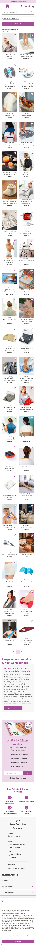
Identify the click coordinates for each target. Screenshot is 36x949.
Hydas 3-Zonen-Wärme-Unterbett (9, 291)
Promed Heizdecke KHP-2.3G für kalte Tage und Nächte (10, 379)
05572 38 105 (16, 836)
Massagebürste (9, 640)
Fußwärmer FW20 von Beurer (26, 350)
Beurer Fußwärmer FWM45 (9, 408)
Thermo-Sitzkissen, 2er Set (26, 291)
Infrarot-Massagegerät (9, 554)
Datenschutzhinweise (18, 778)
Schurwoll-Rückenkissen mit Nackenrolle (26, 526)
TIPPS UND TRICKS (9, 898)
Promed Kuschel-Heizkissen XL (9, 350)
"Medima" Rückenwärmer (9, 583)
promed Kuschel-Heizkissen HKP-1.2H (26, 408)
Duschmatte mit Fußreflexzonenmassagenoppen (26, 144)
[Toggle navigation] (3, 6)
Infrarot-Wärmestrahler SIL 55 (26, 232)
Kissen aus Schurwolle (26, 260)
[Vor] (22, 652)
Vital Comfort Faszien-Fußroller (26, 612)
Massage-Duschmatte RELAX (10, 232)
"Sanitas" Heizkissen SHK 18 (9, 497)
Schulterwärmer (26, 437)
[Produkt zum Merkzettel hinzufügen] (15, 35)
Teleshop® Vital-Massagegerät (9, 144)
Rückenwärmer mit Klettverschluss (9, 261)
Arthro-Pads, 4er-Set (26, 582)
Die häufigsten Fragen (16, 855)
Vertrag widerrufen (16, 868)
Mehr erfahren (13, 708)
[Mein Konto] (22, 6)
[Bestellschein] (29, 6)
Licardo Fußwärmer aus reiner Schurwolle (9, 203)
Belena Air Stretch (26, 496)
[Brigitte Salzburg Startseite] (7, 6)
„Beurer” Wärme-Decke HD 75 (9, 56)
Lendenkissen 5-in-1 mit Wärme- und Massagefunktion (26, 85)
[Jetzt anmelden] (27, 773)
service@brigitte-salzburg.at (17, 845)
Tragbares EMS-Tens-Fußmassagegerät (9, 85)
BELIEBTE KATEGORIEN (10, 875)
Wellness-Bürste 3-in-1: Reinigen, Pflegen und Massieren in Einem (10, 526)
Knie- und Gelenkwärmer (9, 114)
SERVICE (5, 881)
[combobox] (18, 12)
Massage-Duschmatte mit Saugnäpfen (26, 379)
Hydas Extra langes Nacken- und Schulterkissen (9, 438)
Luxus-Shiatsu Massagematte (26, 114)
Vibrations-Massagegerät (9, 467)
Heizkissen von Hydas (10, 319)
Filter (19, 23)
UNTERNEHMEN (8, 892)
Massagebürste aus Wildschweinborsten (26, 320)
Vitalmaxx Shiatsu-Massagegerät (9, 612)
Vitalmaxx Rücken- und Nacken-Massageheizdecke (26, 203)
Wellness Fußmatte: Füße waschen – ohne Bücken (26, 56)
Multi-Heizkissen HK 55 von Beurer (26, 642)
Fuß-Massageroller (26, 554)
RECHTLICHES (7, 887)
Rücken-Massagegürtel (26, 173)
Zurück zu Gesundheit (11, 19)
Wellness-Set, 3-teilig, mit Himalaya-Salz (10, 173)
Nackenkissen (26, 466)
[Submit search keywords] (31, 12)
